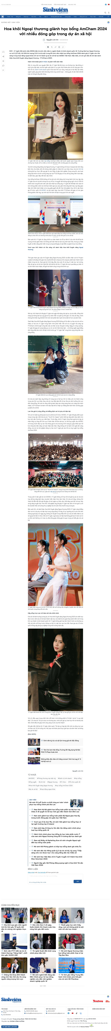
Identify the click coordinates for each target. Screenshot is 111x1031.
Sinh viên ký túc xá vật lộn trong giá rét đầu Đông (61, 741)
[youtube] (109, 4)
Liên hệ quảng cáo (30, 1009)
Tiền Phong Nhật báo (60, 4)
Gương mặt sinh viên (56, 16)
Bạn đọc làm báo (11, 1026)
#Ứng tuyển (32, 782)
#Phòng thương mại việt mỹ (46, 778)
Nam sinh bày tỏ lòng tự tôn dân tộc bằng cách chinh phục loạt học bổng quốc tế (56, 829)
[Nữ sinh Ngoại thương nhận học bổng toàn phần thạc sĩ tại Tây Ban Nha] (72, 941)
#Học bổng (77, 778)
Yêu (40, 16)
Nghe (3, 52)
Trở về (3, 70)
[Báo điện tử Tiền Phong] (98, 1001)
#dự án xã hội (33, 789)
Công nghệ (68, 16)
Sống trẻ (18, 16)
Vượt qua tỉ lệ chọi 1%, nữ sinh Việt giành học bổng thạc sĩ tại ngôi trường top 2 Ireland (56, 823)
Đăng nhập (31, 872)
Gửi (78, 881)
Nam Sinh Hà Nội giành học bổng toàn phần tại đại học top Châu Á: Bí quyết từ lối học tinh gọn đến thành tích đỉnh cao (55, 810)
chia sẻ (48, 47)
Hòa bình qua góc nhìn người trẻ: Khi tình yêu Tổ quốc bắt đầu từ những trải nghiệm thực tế (14, 928)
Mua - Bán (93, 16)
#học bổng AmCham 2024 (63, 785)
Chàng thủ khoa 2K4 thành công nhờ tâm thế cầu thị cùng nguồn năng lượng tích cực (13, 977)
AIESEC (43, 190)
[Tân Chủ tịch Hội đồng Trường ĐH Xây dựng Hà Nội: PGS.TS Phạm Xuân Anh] (34, 751)
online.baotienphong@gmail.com (56, 1013)
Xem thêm (108, 16)
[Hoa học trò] (108, 1001)
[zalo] (82, 1013)
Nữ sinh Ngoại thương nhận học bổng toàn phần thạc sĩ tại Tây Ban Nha (71, 953)
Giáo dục (26, 16)
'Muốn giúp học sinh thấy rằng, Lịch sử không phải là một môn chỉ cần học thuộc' (71, 927)
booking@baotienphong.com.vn (34, 1013)
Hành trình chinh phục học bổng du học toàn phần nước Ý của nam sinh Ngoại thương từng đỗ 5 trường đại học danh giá (56, 835)
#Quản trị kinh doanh (65, 778)
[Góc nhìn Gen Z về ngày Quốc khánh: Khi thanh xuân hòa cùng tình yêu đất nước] (43, 915)
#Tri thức (63, 782)
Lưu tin (3, 61)
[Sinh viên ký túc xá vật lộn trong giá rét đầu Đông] (34, 742)
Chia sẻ (3, 56)
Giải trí (46, 16)
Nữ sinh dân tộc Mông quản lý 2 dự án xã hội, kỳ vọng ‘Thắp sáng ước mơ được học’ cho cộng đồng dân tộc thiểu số (56, 852)
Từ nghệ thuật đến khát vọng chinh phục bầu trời (43, 952)
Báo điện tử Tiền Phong (55, 10)
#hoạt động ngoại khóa (47, 789)
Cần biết (101, 16)
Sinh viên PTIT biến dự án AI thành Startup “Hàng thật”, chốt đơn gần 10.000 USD (14, 953)
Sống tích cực (83, 16)
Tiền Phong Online (46, 4)
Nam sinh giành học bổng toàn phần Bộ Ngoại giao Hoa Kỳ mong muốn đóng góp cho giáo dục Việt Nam (55, 817)
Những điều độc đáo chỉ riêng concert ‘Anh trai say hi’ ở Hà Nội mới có (61, 760)
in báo (59, 47)
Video (75, 16)
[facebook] (106, 4)
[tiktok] (77, 1013)
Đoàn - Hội (10, 16)
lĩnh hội (81, 169)
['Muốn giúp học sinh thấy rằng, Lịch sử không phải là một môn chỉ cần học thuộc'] (72, 915)
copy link (55, 47)
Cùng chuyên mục (10, 905)
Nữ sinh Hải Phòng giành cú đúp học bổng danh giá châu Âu (57, 847)
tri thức (44, 62)
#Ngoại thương (52, 782)
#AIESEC (32, 778)
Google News (108, 22)
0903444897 (51, 1011)
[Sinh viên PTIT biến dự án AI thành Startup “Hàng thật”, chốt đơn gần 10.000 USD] (14, 941)
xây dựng (53, 491)
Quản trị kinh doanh (41, 69)
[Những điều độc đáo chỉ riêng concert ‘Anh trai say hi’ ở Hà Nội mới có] (34, 760)
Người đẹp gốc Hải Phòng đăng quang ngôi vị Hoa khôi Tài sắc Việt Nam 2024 (57, 864)
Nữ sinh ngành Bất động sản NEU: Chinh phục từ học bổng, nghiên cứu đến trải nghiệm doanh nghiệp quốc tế (42, 978)
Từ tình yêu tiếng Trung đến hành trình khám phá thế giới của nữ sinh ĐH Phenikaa (71, 977)
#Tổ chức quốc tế (74, 782)
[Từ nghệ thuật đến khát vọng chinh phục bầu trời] (43, 941)
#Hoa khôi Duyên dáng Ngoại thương (41, 785)
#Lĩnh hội (42, 782)
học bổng (47, 161)
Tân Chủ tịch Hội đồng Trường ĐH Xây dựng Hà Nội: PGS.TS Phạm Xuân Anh (60, 751)
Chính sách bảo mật (98, 1009)
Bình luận (3, 65)
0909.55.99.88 (30, 1011)
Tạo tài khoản (42, 872)
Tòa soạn (4, 1009)
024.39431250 (7, 1014)
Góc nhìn (33, 16)
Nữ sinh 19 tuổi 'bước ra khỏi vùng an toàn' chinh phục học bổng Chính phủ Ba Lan (48, 803)
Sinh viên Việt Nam (11, 1000)
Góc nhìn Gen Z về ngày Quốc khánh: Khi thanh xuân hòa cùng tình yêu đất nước (42, 927)
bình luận (63, 47)
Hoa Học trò (72, 4)
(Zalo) (36, 1011)
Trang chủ (2, 16)
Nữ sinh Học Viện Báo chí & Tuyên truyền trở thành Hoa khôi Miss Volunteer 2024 (56, 858)
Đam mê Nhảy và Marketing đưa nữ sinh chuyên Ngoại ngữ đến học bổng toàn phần (56, 841)
